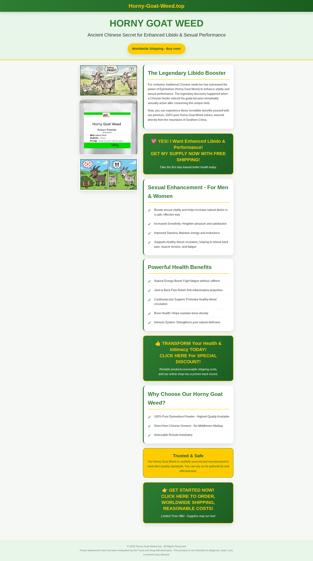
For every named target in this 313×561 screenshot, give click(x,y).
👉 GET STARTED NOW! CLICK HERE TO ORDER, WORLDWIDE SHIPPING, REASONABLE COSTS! (188, 499)
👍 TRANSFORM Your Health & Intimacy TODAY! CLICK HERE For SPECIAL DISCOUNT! (188, 352)
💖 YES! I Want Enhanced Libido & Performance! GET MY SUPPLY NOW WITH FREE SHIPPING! (188, 150)
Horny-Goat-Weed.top (156, 6)
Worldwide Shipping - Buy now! (156, 48)
